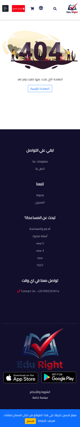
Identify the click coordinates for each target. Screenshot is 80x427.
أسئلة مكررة (40, 236)
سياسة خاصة (40, 397)
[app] (21, 377)
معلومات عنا (40, 161)
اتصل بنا (40, 168)
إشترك (41, 132)
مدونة (40, 195)
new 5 (40, 243)
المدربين (40, 202)
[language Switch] (41, 8)
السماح (30, 421)
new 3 (40, 250)
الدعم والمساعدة (40, 228)
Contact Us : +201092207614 (40, 291)
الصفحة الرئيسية (40, 88)
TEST (40, 265)
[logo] (72, 8)
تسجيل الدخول (17, 8)
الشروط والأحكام (40, 392)
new (40, 258)
